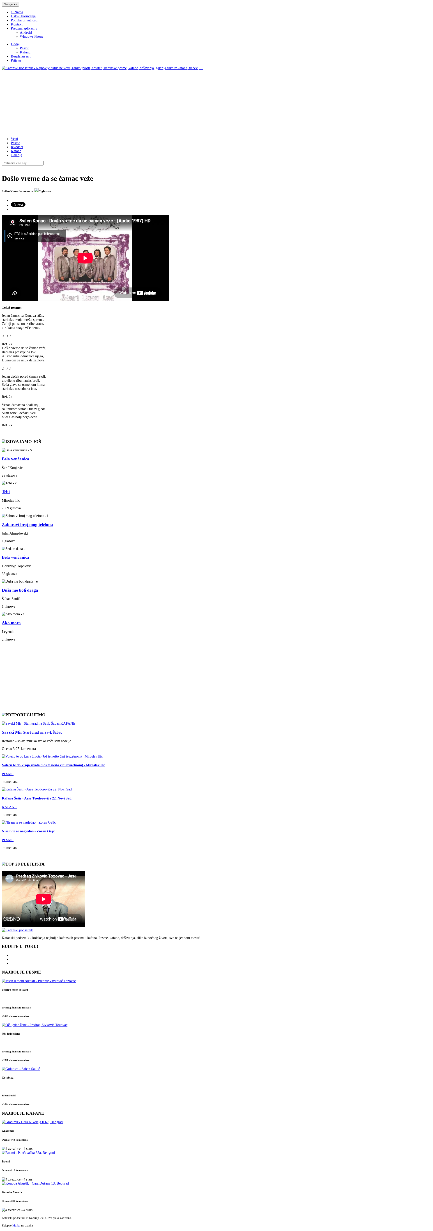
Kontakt (16, 24)
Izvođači (17, 147)
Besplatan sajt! (21, 56)
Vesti (14, 139)
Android (26, 32)
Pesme (15, 143)
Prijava (16, 60)
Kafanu (25, 52)
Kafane (16, 151)
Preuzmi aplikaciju (24, 28)
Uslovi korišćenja (23, 16)
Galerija (16, 155)
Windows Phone (31, 36)
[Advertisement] (137, 101)
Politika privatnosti (24, 20)
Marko (16, 1225)
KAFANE (67, 723)
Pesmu (24, 48)
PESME (8, 774)
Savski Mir (32, 732)
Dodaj (15, 44)
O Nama (17, 12)
